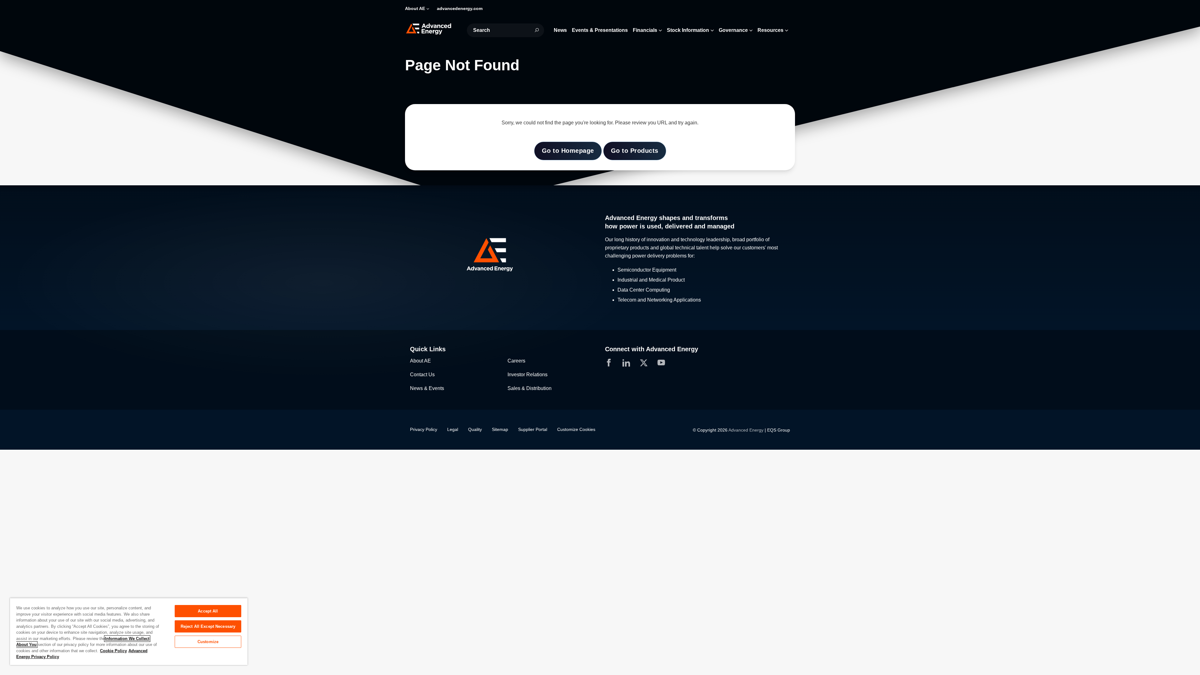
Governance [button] (733, 30)
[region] (129, 631)
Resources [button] (770, 30)
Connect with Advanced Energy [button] (651, 349)
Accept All (208, 611)
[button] (502, 254)
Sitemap (500, 429)
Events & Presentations (600, 30)
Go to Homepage (568, 150)
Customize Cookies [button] (576, 429)
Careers (516, 360)
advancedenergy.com (459, 8)
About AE (420, 360)
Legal (452, 429)
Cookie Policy (113, 650)
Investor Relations (528, 374)
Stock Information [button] (688, 30)
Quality (475, 429)
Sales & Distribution (530, 388)
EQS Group (778, 430)
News (560, 30)
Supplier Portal (532, 429)
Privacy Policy (423, 429)
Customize (208, 641)
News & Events (427, 388)
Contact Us (422, 374)
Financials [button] (645, 30)
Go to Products (634, 150)
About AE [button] (415, 8)
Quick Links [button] (428, 349)
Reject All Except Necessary (208, 626)
